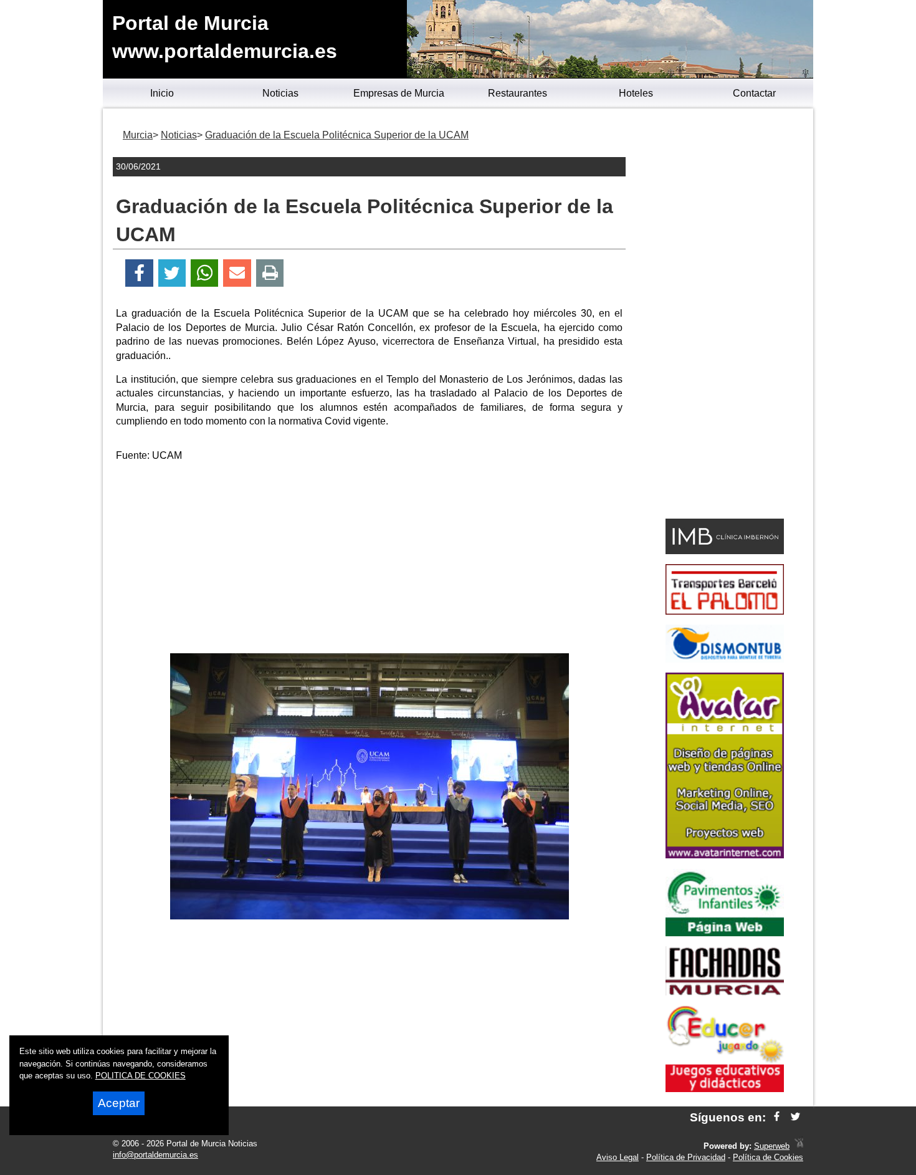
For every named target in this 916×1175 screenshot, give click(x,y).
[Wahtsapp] (205, 273)
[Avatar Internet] (725, 855)
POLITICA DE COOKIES (140, 1075)
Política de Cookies (768, 1157)
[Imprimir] (270, 273)
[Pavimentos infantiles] (725, 933)
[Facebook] (139, 273)
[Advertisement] (369, 559)
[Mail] (236, 273)
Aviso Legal (617, 1157)
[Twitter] (172, 273)
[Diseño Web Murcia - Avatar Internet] (798, 1146)
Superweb (772, 1146)
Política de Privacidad (685, 1157)
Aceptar (119, 1103)
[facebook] (777, 1117)
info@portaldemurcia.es (155, 1154)
